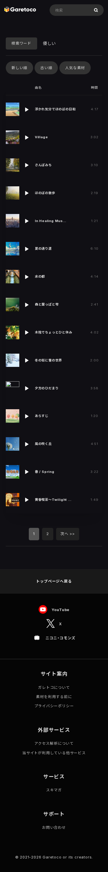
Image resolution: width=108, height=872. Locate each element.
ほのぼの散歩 (45, 193)
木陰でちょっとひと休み (53, 332)
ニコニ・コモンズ (60, 638)
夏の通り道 (43, 249)
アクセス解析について (54, 743)
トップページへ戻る (54, 581)
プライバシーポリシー (54, 706)
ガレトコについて (54, 687)
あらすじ (41, 416)
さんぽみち (43, 165)
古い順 (46, 68)
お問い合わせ (54, 827)
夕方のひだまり (47, 388)
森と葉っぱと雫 (47, 304)
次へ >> (67, 534)
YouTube (61, 610)
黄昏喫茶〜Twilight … (53, 500)
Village (41, 137)
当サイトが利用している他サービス (54, 753)
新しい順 (19, 68)
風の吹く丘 (43, 444)
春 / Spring (44, 472)
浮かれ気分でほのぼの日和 (55, 109)
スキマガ (54, 790)
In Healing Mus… (51, 221)
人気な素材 (75, 68)
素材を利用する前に (54, 697)
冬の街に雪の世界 (48, 360)
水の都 (40, 276)
